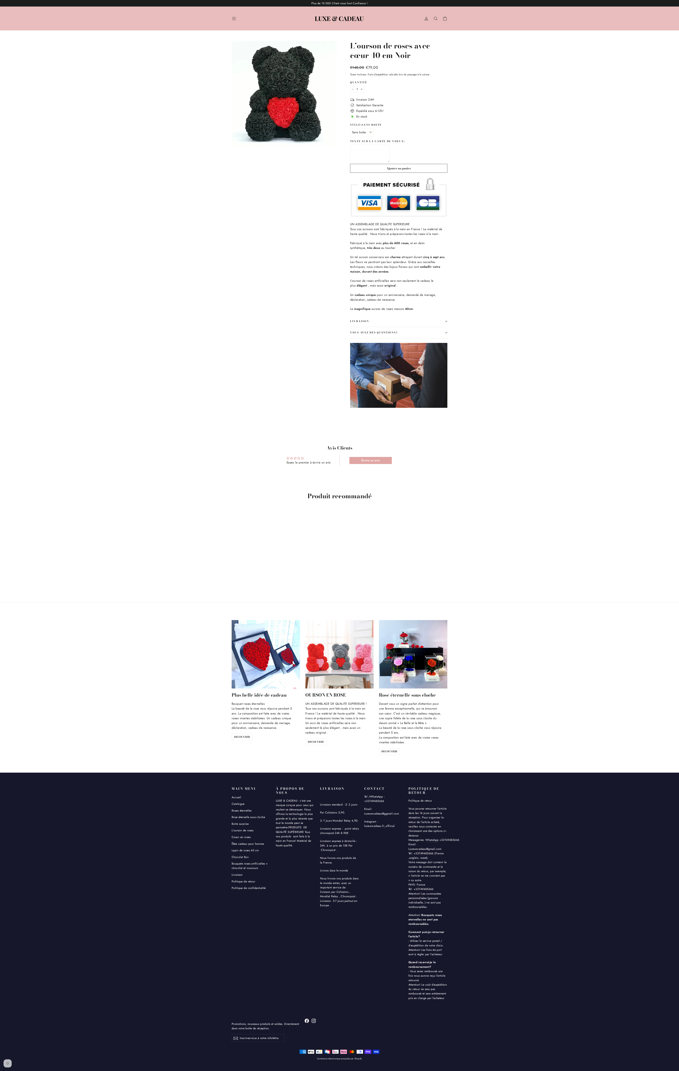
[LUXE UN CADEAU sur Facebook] (307, 1020)
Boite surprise (240, 824)
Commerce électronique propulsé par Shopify (339, 1058)
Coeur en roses (241, 837)
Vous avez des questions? (374, 332)
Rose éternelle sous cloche (248, 817)
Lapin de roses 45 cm (245, 850)
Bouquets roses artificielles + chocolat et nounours (250, 866)
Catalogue (238, 804)
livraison (359, 321)
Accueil (236, 797)
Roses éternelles (242, 811)
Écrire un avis (370, 460)
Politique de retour (243, 881)
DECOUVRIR (242, 737)
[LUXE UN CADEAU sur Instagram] (314, 1020)
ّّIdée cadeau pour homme (248, 844)
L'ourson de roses (242, 830)
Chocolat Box (240, 857)
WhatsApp (431, 840)
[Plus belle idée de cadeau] (266, 654)
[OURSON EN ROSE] (339, 654)
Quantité (358, 82)
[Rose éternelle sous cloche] (413, 654)
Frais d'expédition (378, 74)
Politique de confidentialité (249, 888)
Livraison (237, 875)
